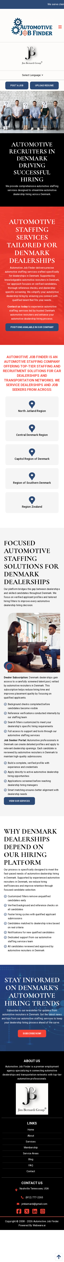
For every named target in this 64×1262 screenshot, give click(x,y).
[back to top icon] (57, 1256)
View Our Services (19, 801)
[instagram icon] (44, 1212)
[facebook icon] (20, 1212)
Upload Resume (44, 85)
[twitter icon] (28, 1212)
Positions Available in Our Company (32, 327)
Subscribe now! (32, 1033)
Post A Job (16, 85)
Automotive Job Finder (45, 1221)
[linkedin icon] (36, 1212)
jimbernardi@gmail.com (34, 1203)
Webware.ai (39, 1225)
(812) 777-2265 (34, 1197)
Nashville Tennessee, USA (34, 1188)
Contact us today (17, 306)
